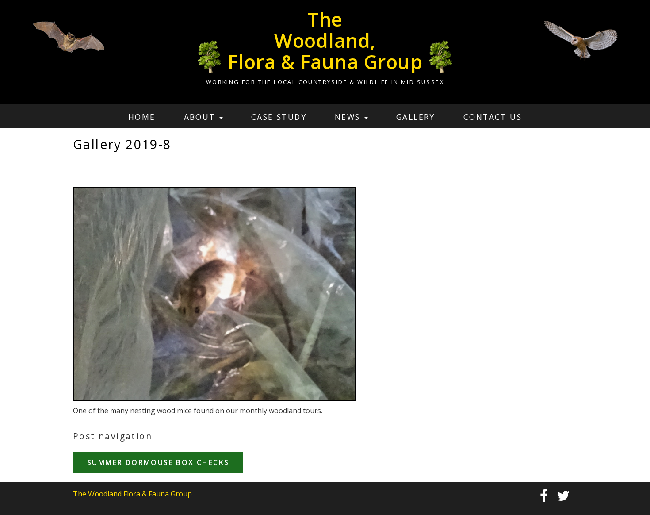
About (201, 116)
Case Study (278, 116)
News (349, 116)
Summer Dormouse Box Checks (158, 462)
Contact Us (492, 116)
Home (142, 116)
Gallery (415, 116)
